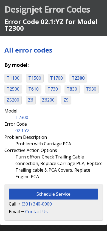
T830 (72, 89)
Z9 (66, 100)
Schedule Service (53, 194)
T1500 (34, 78)
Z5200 (13, 100)
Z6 (30, 100)
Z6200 (48, 100)
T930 (91, 89)
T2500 (13, 89)
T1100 (13, 78)
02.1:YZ (22, 131)
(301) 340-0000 (37, 204)
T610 (33, 89)
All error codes (28, 49)
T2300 (78, 78)
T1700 (56, 78)
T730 (52, 89)
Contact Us (36, 212)
